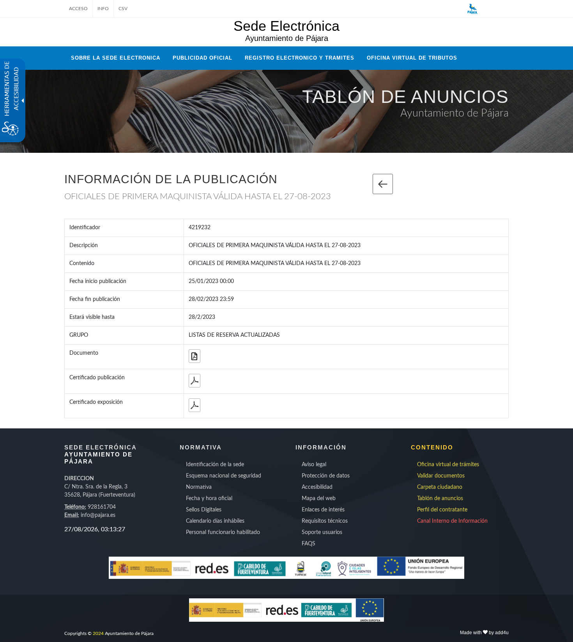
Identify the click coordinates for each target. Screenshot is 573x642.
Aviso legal (314, 464)
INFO (103, 8)
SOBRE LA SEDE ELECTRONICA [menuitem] (115, 58)
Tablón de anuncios (440, 498)
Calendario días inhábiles (215, 521)
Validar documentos (441, 476)
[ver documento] (194, 356)
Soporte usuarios (322, 532)
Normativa (199, 487)
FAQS (308, 543)
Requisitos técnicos (325, 521)
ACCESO (78, 8)
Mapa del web (319, 498)
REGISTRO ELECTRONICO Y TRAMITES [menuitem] (299, 58)
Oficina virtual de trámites (448, 464)
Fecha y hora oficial (209, 498)
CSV (122, 8)
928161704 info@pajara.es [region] (99, 497)
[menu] (229, 498)
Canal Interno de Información (452, 521)
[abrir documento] (194, 380)
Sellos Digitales (203, 510)
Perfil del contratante (442, 510)
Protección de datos (326, 476)
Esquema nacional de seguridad (223, 476)
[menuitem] (229, 464)
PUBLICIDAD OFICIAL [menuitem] (202, 58)
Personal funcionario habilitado (223, 532)
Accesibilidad (317, 487)
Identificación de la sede (215, 464)
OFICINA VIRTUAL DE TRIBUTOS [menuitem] (412, 58)
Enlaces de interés (323, 510)
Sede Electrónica (286, 26)
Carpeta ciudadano (439, 487)
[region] (112, 529)
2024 (98, 633)
